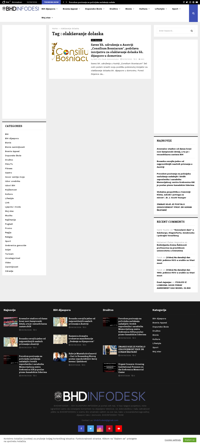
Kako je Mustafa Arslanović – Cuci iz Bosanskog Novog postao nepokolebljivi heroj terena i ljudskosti (83, 357)
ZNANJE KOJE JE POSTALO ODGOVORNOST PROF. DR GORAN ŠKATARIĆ (174, 207)
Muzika (8, 215)
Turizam (9, 254)
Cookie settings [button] (173, 440)
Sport (175, 9)
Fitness (8, 168)
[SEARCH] (192, 31)
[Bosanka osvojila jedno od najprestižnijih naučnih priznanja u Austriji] (11, 342)
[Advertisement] (24, 72)
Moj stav (46, 17)
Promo (8, 228)
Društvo (114, 9)
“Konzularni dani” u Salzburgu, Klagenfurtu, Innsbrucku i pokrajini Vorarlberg (175, 233)
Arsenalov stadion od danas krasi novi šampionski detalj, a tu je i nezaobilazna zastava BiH (174, 152)
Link (7, 202)
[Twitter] (90, 428)
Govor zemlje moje (15, 177)
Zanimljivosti (11, 267)
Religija (8, 237)
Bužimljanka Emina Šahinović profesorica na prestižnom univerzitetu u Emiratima (172, 248)
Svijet (8, 249)
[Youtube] (119, 428)
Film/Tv (9, 164)
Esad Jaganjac (164, 282)
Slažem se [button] (190, 440)
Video (8, 262)
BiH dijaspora (48, 9)
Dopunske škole (93, 9)
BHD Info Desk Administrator (106, 59)
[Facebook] (81, 428)
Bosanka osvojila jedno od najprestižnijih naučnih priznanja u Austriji (174, 164)
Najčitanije (10, 220)
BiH (6, 134)
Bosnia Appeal (70, 9)
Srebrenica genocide (15, 245)
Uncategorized (12, 258)
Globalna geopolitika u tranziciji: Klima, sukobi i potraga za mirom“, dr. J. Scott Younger (174, 195)
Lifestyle (160, 9)
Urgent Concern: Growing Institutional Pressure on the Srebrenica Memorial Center (131, 368)
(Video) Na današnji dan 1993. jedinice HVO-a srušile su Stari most (176, 260)
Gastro (8, 172)
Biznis (128, 9)
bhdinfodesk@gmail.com (106, 420)
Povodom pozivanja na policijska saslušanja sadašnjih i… (94, 2)
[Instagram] (100, 428)
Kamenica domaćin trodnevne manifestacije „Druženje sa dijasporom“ (81, 338)
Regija (8, 232)
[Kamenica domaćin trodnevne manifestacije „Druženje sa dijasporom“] (60, 339)
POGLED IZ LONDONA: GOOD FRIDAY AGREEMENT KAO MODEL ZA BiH (173, 285)
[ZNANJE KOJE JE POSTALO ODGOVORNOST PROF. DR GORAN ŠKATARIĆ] (110, 350)
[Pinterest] (109, 428)
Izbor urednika (12, 181)
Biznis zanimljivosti (15, 147)
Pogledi (9, 224)
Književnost (11, 189)
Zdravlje (9, 271)
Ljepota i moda (13, 207)
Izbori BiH (10, 185)
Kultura (143, 9)
